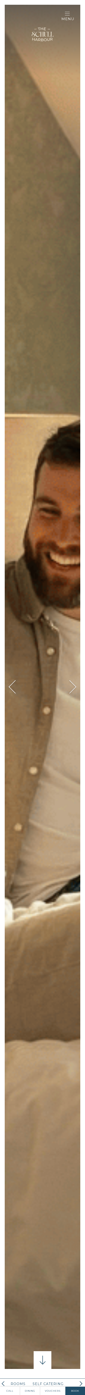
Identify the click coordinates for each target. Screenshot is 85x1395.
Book (75, 1390)
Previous (15, 687)
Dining (30, 1390)
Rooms (18, 1384)
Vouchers (52, 1390)
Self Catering (48, 1384)
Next (69, 687)
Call (9, 1390)
